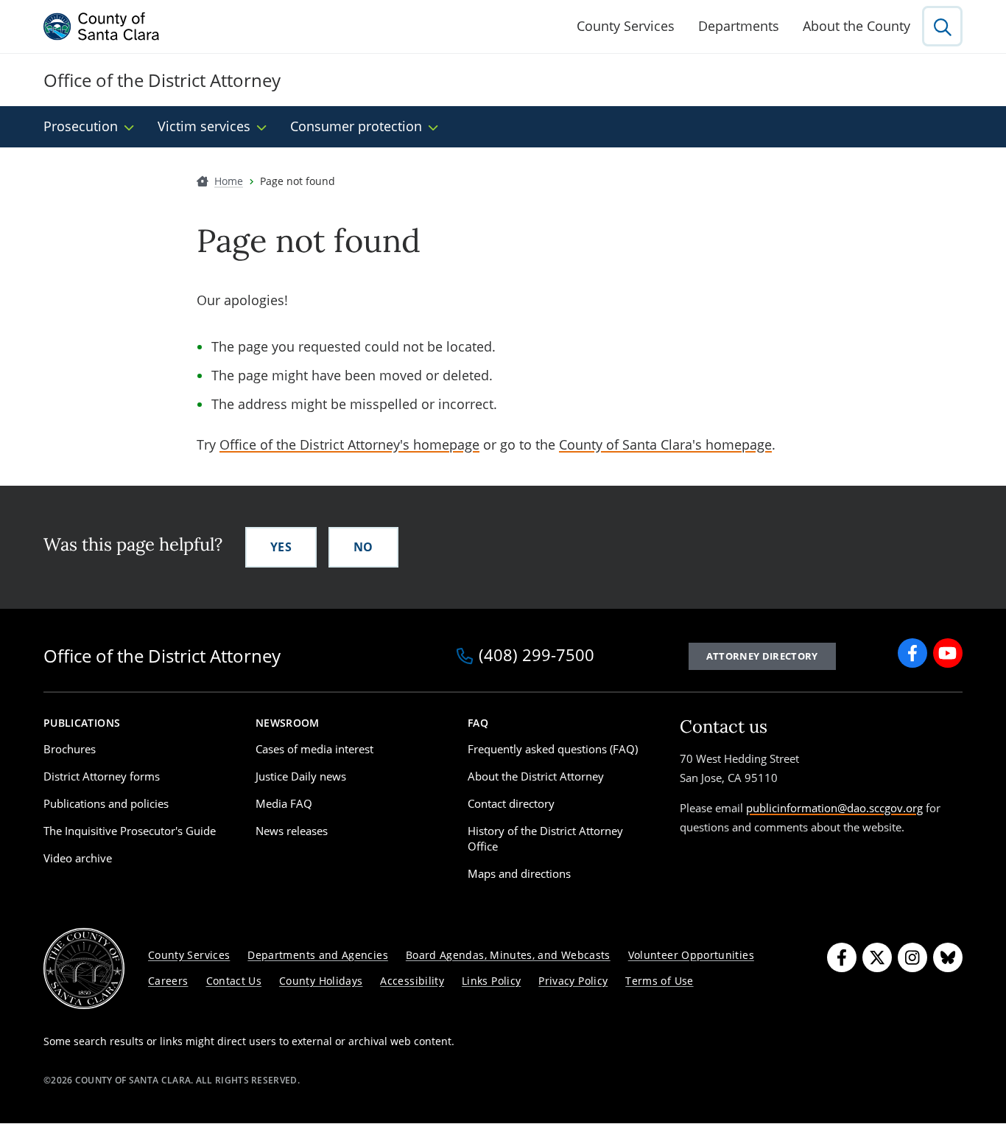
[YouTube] (948, 653)
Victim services (204, 126)
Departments (738, 26)
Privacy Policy (573, 981)
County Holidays (320, 981)
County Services (626, 26)
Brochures (69, 748)
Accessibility (412, 981)
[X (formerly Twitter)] (877, 957)
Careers (168, 981)
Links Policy (491, 981)
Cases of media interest (314, 748)
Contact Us (234, 981)
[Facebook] (912, 653)
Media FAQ (284, 803)
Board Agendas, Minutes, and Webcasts (508, 955)
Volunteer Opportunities (691, 955)
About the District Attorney (536, 776)
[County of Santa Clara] (101, 26)
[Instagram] (912, 957)
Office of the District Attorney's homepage (349, 444)
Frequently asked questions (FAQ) (553, 748)
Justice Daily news (301, 776)
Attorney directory (762, 656)
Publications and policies (106, 803)
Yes (281, 547)
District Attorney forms (101, 776)
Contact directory (511, 803)
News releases (292, 830)
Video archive (77, 858)
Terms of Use (659, 981)
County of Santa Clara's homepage (665, 444)
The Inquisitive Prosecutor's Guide (129, 830)
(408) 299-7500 (536, 656)
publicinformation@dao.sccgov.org (834, 807)
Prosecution (80, 126)
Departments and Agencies (317, 955)
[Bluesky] (948, 957)
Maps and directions (519, 873)
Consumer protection (356, 126)
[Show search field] (942, 26)
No (363, 547)
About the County (856, 26)
